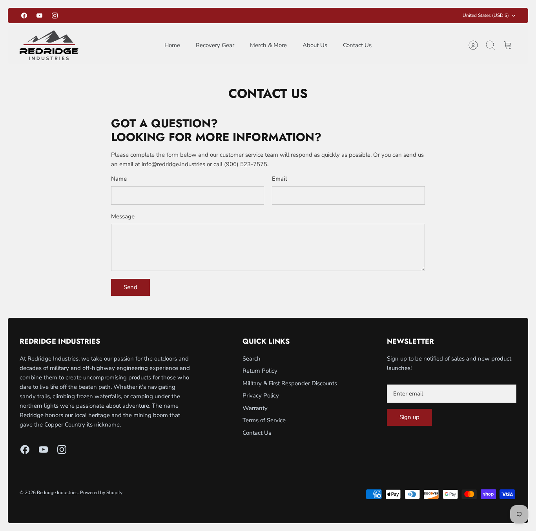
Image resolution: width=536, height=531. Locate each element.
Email (279, 179)
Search (251, 359)
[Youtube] (39, 15)
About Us (315, 45)
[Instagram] (54, 15)
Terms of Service (264, 420)
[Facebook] (24, 15)
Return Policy (259, 371)
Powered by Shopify (101, 492)
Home (172, 45)
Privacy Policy (260, 395)
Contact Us (357, 45)
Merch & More (268, 45)
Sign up (409, 417)
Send (130, 287)
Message (123, 216)
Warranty (255, 408)
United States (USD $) (486, 15)
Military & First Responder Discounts (289, 383)
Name (119, 179)
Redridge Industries (57, 492)
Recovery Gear (215, 45)
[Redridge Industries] (49, 45)
